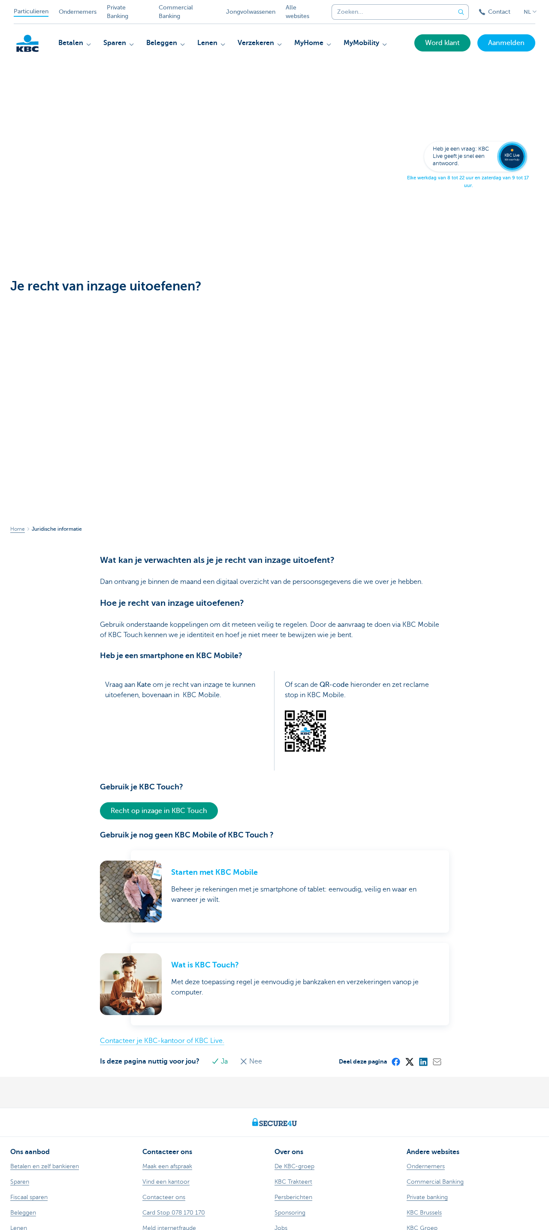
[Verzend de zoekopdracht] (461, 12)
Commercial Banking (176, 11)
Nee (254, 1061)
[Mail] (436, 1061)
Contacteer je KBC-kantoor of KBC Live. (162, 1041)
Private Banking (117, 11)
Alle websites (297, 11)
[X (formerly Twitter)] (409, 1061)
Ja (224, 1061)
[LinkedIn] (423, 1061)
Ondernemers (78, 12)
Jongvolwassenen (250, 12)
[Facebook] (395, 1061)
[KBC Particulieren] (27, 43)
